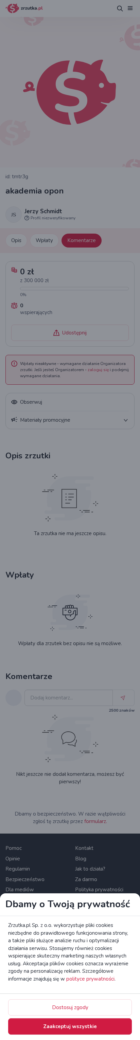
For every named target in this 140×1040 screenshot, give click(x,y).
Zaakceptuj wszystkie (70, 1026)
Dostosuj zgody (70, 1007)
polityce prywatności (90, 978)
